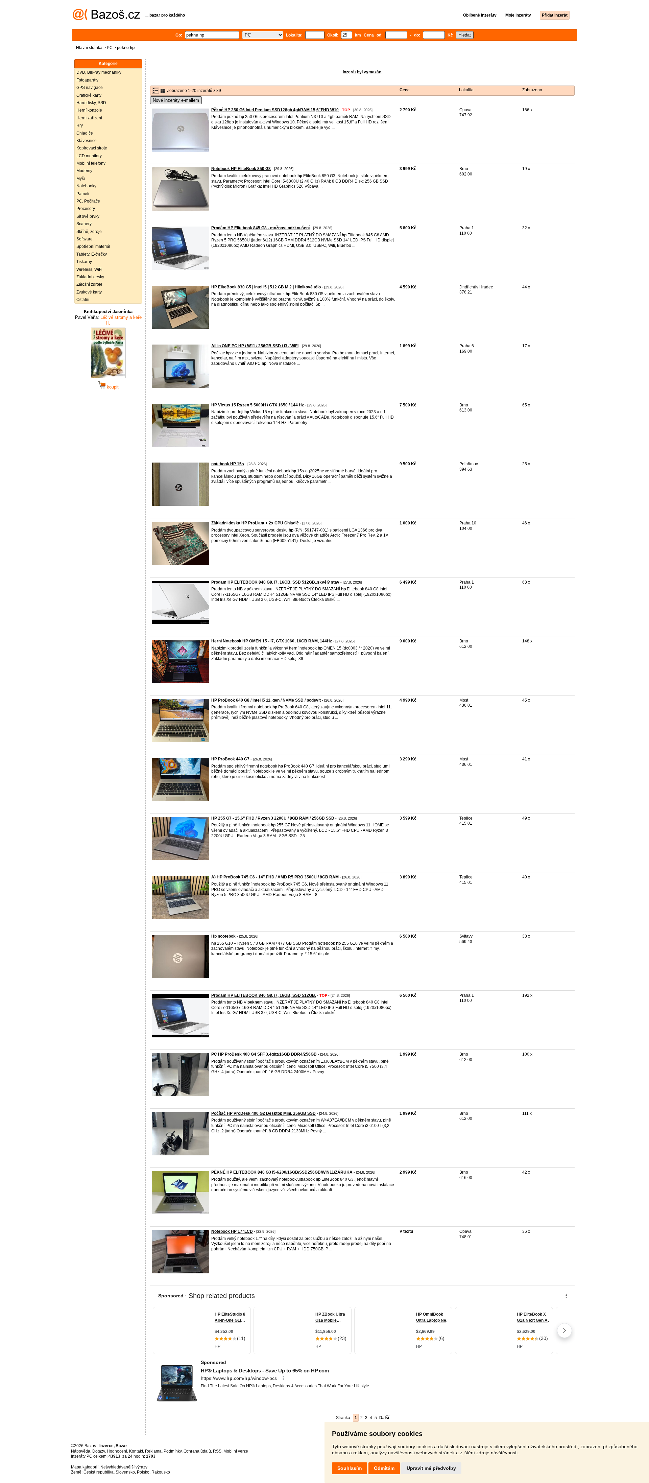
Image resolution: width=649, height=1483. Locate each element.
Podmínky (173, 1451)
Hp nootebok (223, 936)
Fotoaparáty (87, 80)
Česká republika (98, 1472)
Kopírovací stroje (91, 148)
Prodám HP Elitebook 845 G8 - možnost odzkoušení (260, 228)
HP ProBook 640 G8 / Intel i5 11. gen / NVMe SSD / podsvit (266, 700)
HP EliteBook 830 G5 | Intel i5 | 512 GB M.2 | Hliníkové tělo (266, 287)
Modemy (84, 170)
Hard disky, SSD (91, 102)
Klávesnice (86, 140)
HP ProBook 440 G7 (230, 759)
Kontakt (136, 1451)
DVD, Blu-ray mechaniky (98, 72)
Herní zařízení (89, 118)
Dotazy (98, 1451)
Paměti (82, 193)
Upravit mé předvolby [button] (431, 1468)
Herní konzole (89, 110)
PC (110, 47)
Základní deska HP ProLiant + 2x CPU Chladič (255, 523)
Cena (405, 90)
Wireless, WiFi (89, 269)
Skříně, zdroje (89, 231)
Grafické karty (88, 95)
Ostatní (82, 299)
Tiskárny (84, 261)
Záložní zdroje (89, 284)
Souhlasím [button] (349, 1468)
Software (84, 239)
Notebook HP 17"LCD (232, 1231)
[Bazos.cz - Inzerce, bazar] (106, 19)
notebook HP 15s (227, 464)
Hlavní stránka (89, 47)
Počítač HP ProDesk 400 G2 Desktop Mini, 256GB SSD (263, 1113)
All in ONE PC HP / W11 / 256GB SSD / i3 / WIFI (254, 346)
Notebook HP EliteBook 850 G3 (241, 168)
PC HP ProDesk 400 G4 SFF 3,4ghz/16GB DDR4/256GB (264, 1054)
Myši (80, 178)
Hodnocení (117, 1451)
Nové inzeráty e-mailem (176, 100)
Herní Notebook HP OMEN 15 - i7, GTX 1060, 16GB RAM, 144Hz (271, 641)
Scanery (84, 223)
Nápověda (80, 1451)
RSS (217, 1451)
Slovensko (125, 1472)
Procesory (85, 208)
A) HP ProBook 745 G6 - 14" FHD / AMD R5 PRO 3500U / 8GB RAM (275, 877)
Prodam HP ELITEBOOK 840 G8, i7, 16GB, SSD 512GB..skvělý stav (275, 582)
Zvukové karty (89, 292)
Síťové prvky (87, 216)
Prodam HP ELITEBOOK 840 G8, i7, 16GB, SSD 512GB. (263, 995)
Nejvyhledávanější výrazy (123, 1467)
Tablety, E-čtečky (91, 254)
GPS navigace (89, 87)
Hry (79, 125)
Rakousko (160, 1472)
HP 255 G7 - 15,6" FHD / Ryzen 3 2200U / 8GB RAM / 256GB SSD (272, 818)
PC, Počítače (88, 201)
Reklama (153, 1451)
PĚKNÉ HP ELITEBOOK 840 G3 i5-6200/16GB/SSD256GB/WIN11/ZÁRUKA (282, 1172)
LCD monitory (89, 156)
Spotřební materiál (93, 246)
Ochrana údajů (197, 1451)
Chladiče (84, 133)
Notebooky (86, 186)
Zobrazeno (532, 90)
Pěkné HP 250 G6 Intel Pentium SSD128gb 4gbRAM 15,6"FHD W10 (275, 110)
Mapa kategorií (84, 1467)
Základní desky (90, 277)
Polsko (143, 1472)
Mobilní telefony (90, 163)
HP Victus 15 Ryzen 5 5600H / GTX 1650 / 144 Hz (257, 405)
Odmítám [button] (384, 1468)
